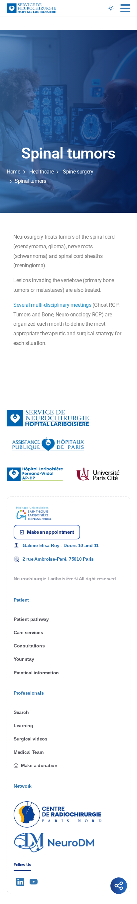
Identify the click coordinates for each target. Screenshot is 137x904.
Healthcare (41, 172)
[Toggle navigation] (125, 8)
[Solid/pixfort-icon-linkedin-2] (20, 881)
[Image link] (48, 444)
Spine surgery (78, 172)
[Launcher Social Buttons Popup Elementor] (118, 885)
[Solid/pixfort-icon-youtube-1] (33, 881)
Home (13, 172)
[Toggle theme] (111, 8)
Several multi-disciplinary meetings (52, 305)
